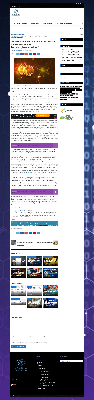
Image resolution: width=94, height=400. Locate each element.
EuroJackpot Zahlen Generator (46, 373)
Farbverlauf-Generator (45, 383)
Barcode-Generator (44, 380)
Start (12, 36)
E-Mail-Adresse (30, 336)
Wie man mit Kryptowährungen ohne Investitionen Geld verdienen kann (50, 259)
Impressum (13, 3)
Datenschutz (19, 3)
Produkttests (31, 3)
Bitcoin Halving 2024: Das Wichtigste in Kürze (34, 273)
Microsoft (78, 90)
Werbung (25, 3)
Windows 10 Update (65, 97)
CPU (44, 299)
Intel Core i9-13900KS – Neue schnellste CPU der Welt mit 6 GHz (50, 302)
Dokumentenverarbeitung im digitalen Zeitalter (72, 56)
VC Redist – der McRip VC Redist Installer (34, 290)
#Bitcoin (12, 228)
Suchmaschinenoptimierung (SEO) (64, 23)
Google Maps (70, 88)
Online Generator (42, 368)
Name (12, 336)
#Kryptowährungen (19, 228)
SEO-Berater (34, 215)
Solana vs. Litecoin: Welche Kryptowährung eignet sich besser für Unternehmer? (18, 260)
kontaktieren (25, 216)
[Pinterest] (12, 219)
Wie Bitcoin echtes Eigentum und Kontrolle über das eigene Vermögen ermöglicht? (34, 259)
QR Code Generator (44, 377)
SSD (71, 91)
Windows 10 (70, 95)
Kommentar (13, 319)
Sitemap (42, 3)
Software (30, 286)
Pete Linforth (21, 85)
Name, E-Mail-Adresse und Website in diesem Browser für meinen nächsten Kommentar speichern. (29, 342)
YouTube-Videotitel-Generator (46, 385)
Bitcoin (13, 34)
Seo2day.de (81, 395)
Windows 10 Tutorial (35, 23)
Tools (37, 3)
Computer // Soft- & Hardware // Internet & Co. (65, 395)
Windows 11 (74, 97)
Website (44, 336)
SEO (67, 91)
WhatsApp (63, 95)
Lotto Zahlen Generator (45, 371)
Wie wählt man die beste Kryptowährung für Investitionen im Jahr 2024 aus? (50, 271)
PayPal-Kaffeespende (43, 225)
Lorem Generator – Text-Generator (47, 382)
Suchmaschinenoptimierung (67, 93)
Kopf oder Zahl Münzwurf (45, 379)
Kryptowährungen (19, 34)
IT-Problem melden (49, 3)
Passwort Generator (44, 374)
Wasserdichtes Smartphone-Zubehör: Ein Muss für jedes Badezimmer (34, 302)
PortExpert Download (17, 291)
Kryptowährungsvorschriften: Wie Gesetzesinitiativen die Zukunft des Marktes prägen (19, 272)
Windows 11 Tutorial (22, 23)
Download (14, 286)
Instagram (77, 88)
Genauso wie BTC (30, 172)
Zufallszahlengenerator (45, 376)
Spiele (45, 286)
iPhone (62, 90)
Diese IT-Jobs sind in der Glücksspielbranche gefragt (50, 290)
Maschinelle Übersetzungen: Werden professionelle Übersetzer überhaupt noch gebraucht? (25, 244)
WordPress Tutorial (48, 23)
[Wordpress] (14, 219)
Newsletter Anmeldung (15, 6)
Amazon (63, 86)
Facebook (63, 88)
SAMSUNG (63, 91)
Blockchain (78, 86)
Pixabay (29, 85)
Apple (29, 299)
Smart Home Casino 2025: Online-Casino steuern (72, 57)
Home (13, 23)
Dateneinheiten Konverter (45, 370)
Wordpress (63, 99)
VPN (77, 93)
